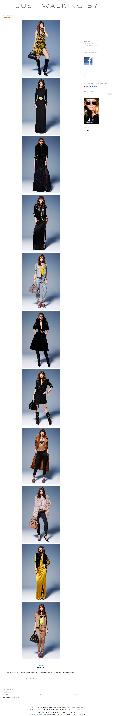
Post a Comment (7, 692)
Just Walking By (57, 6)
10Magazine (37, 678)
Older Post (76, 694)
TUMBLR (86, 77)
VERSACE (6, 18)
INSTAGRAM (86, 79)
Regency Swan (44, 678)
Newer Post (5, 694)
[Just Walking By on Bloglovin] (91, 87)
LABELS (85, 75)
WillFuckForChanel (52, 678)
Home (41, 694)
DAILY (85, 73)
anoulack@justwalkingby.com (90, 52)
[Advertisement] (98, 26)
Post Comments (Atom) (14, 697)
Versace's (14, 672)
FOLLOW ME (87, 72)
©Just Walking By (71, 707)
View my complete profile (91, 45)
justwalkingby (89, 43)
